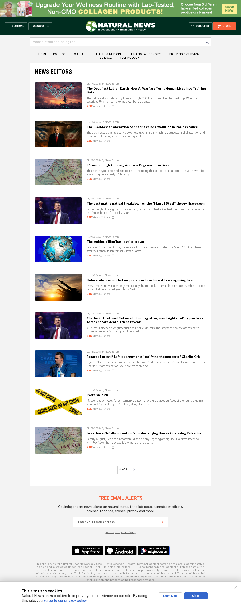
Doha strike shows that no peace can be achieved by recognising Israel (141, 280)
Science (106, 57)
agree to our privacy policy (65, 600)
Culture (80, 54)
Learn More (170, 596)
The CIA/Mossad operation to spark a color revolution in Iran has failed (142, 127)
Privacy (130, 563)
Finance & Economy (146, 54)
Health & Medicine (109, 54)
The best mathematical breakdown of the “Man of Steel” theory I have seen (146, 203)
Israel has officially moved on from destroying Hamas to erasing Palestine (144, 433)
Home (42, 54)
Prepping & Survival (185, 54)
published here (110, 576)
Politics (59, 54)
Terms (141, 563)
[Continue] (162, 522)
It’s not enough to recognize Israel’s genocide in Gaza (128, 165)
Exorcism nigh (97, 395)
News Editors (112, 83)
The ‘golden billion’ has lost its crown (115, 241)
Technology (129, 57)
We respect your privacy (121, 532)
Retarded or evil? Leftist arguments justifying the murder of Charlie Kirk (143, 357)
